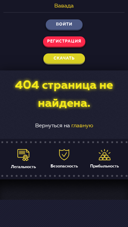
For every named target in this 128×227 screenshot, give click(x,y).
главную (82, 126)
